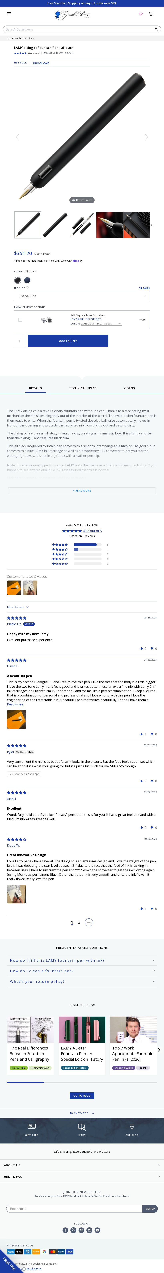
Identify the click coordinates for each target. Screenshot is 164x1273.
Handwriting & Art (40, 1067)
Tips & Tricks (18, 1067)
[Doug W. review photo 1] (16, 894)
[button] (60, 544)
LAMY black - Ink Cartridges (20, 320)
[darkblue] (27, 280)
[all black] (17, 280)
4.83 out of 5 (92, 531)
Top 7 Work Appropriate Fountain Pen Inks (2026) (133, 1053)
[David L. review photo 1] (16, 719)
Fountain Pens (26, 38)
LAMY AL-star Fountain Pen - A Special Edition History (82, 1053)
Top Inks (143, 1067)
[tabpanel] (82, 454)
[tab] (35, 389)
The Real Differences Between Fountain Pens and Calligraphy (29, 1053)
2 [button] (79, 922)
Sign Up (150, 1208)
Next (152, 225)
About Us (12, 1165)
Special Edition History (74, 1067)
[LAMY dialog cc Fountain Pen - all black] (27, 224)
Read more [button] (15, 704)
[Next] (146, 137)
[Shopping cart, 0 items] (153, 14)
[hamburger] (9, 14)
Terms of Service (32, 1268)
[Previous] (17, 137)
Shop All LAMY (41, 62)
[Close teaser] (24, 1269)
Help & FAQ (13, 1176)
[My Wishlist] (140, 14)
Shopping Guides (124, 1067)
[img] (16, 618)
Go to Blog (82, 1095)
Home (10, 38)
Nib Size (19, 288)
